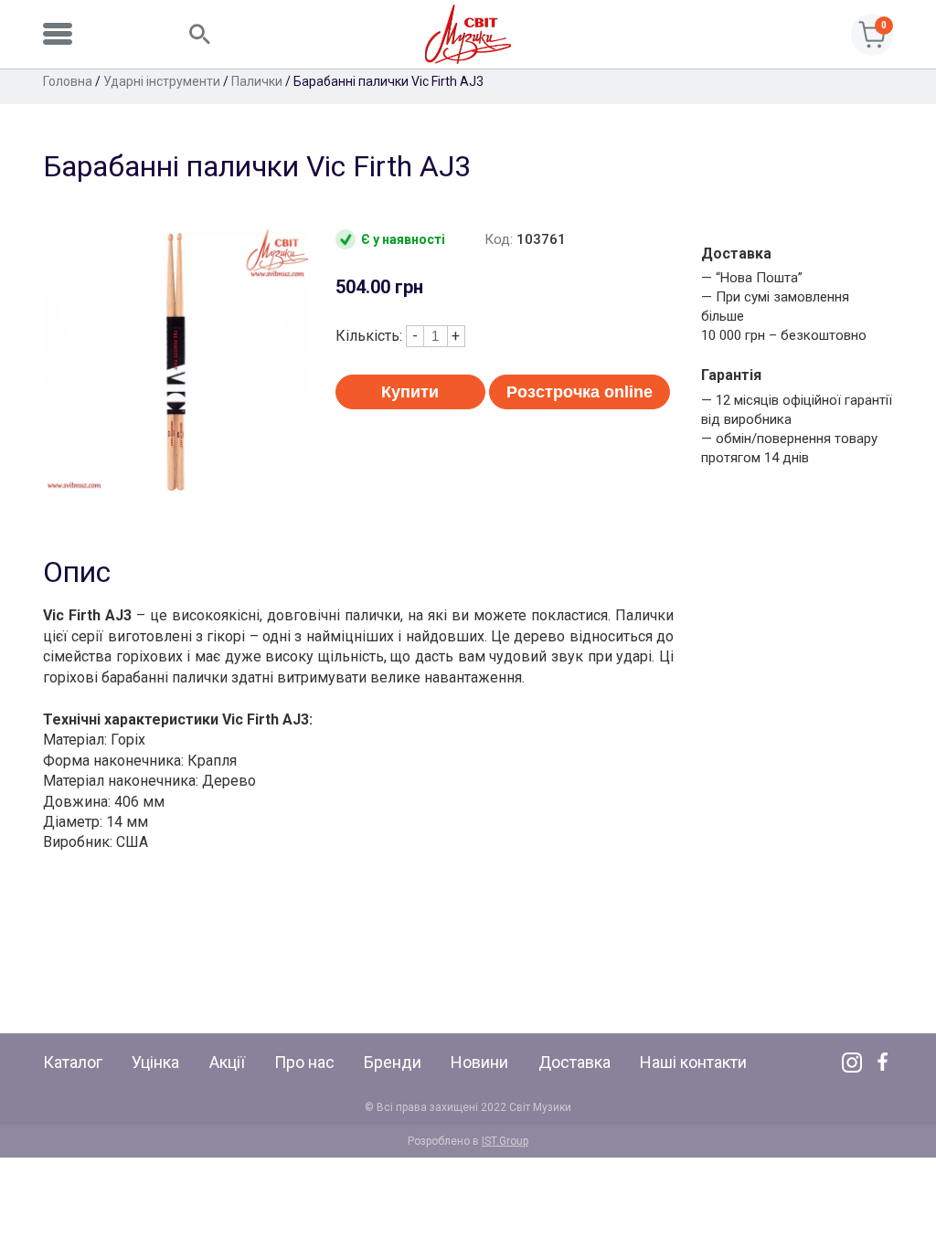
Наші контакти (693, 1062)
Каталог (72, 1062)
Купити (410, 392)
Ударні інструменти (161, 81)
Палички (256, 81)
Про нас (304, 1062)
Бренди (392, 1062)
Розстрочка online (579, 392)
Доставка (574, 1062)
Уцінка (155, 1062)
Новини (479, 1062)
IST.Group (505, 1141)
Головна (67, 81)
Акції (227, 1062)
